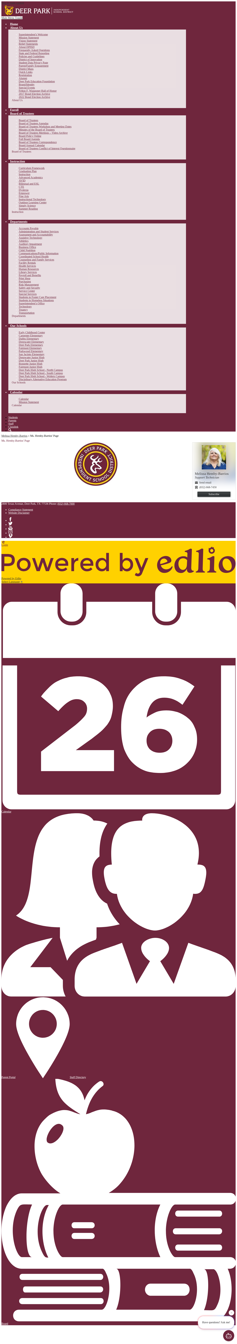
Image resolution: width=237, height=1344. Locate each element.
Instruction (24, 174)
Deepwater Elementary (31, 341)
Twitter (10, 523)
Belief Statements (28, 43)
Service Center (27, 290)
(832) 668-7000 (66, 503)
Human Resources (29, 269)
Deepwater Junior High (31, 357)
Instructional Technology (32, 199)
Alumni (23, 78)
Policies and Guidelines (31, 56)
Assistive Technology (30, 237)
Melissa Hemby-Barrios (14, 435)
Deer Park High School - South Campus (41, 373)
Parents (12, 420)
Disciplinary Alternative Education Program (43, 379)
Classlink (13, 426)
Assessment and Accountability (36, 234)
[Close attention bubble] (231, 1311)
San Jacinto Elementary (31, 354)
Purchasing (25, 281)
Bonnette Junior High (30, 363)
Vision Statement (28, 40)
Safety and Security (29, 287)
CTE (21, 186)
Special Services (28, 294)
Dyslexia (23, 190)
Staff (11, 423)
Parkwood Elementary (31, 351)
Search (9, 430)
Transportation (27, 312)
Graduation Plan (28, 171)
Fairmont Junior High (30, 366)
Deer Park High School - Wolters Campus (42, 376)
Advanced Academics (31, 177)
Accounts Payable (29, 228)
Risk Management (29, 284)
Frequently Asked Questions (34, 50)
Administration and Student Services (39, 231)
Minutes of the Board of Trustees (37, 129)
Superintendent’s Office (32, 303)
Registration (25, 75)
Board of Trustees (28, 120)
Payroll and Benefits (30, 275)
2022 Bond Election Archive (34, 97)
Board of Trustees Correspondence (38, 142)
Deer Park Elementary (31, 344)
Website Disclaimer (18, 512)
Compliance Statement (20, 509)
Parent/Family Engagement (33, 65)
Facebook (10, 519)
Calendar (24, 399)
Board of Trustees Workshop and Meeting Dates (45, 126)
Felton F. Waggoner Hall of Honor (38, 90)
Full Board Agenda (29, 139)
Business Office (27, 247)
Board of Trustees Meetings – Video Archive (43, 132)
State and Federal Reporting (34, 53)
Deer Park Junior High (31, 360)
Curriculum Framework (32, 168)
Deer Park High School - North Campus (41, 369)
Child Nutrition (27, 250)
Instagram (10, 532)
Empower (24, 193)
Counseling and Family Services (36, 259)
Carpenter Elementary (31, 335)
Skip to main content (12, 2)
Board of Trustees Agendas (33, 123)
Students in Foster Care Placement (37, 297)
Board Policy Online (30, 135)
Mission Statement (29, 37)
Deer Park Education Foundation (37, 81)
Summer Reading (28, 208)
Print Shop (24, 278)
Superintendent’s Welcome (33, 34)
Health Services (27, 265)
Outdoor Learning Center (32, 202)
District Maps (26, 68)
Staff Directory (78, 1077)
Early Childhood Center (32, 332)
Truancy (23, 309)
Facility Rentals (27, 262)
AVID (22, 180)
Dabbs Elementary (29, 338)
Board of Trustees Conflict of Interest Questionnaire (47, 148)
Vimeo (10, 536)
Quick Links (25, 72)
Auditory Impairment (30, 244)
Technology (25, 306)
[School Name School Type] (39, 10)
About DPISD (27, 47)
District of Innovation (30, 59)
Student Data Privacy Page (33, 62)
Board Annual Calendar (32, 145)
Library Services (28, 272)
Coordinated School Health (34, 256)
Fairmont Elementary (30, 348)
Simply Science (27, 205)
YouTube (10, 528)
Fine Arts (24, 196)
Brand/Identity (27, 84)
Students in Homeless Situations (36, 300)
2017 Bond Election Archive (34, 93)
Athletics (23, 240)
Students (13, 417)
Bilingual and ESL (29, 183)
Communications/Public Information (38, 253)
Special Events (27, 87)
